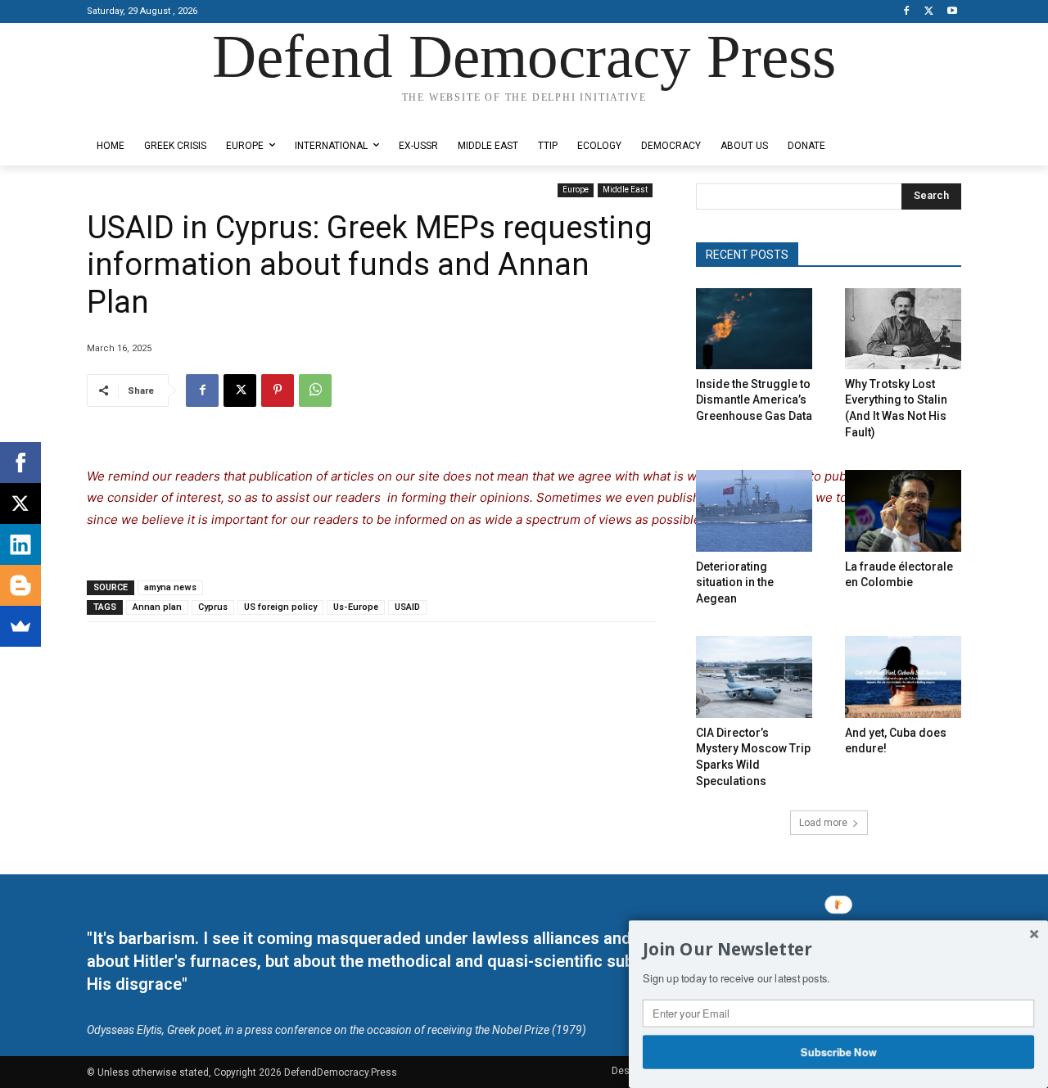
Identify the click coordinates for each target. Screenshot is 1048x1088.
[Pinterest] (277, 390)
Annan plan (157, 607)
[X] (928, 11)
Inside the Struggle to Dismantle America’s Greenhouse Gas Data (754, 399)
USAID (407, 607)
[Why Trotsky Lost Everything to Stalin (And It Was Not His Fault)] (903, 328)
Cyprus (213, 607)
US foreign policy (280, 607)
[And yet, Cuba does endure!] (903, 676)
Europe (575, 189)
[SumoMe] (20, 626)
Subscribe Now (839, 1051)
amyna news (170, 587)
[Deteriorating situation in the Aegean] (754, 510)
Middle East (625, 189)
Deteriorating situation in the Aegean (735, 582)
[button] (838, 949)
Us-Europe (355, 607)
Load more (823, 822)
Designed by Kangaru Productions (151, 113)
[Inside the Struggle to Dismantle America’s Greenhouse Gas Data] (754, 328)
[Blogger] (20, 585)
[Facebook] (906, 11)
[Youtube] (951, 11)
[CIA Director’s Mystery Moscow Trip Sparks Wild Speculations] (754, 676)
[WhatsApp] (315, 390)
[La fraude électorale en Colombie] (903, 510)
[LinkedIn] (20, 544)
